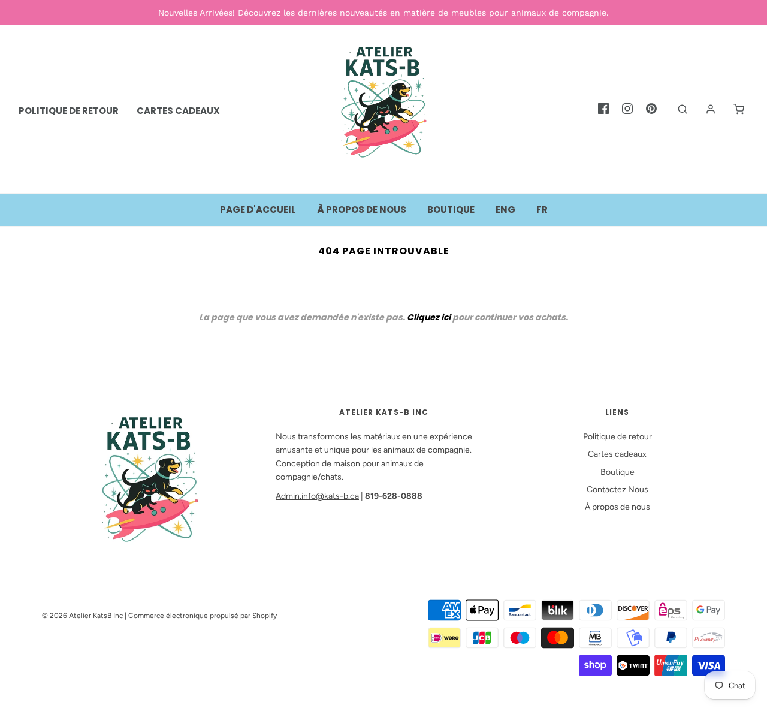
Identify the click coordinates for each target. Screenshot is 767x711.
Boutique (451, 209)
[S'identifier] (704, 109)
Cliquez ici (429, 317)
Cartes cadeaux (617, 454)
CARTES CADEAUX (178, 110)
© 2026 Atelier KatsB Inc (82, 615)
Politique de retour (617, 437)
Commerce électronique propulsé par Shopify (202, 615)
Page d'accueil (258, 209)
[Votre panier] (733, 109)
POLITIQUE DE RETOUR (69, 110)
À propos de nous (361, 209)
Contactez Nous (617, 489)
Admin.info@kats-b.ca (317, 496)
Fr (542, 209)
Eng (505, 209)
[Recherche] (676, 109)
